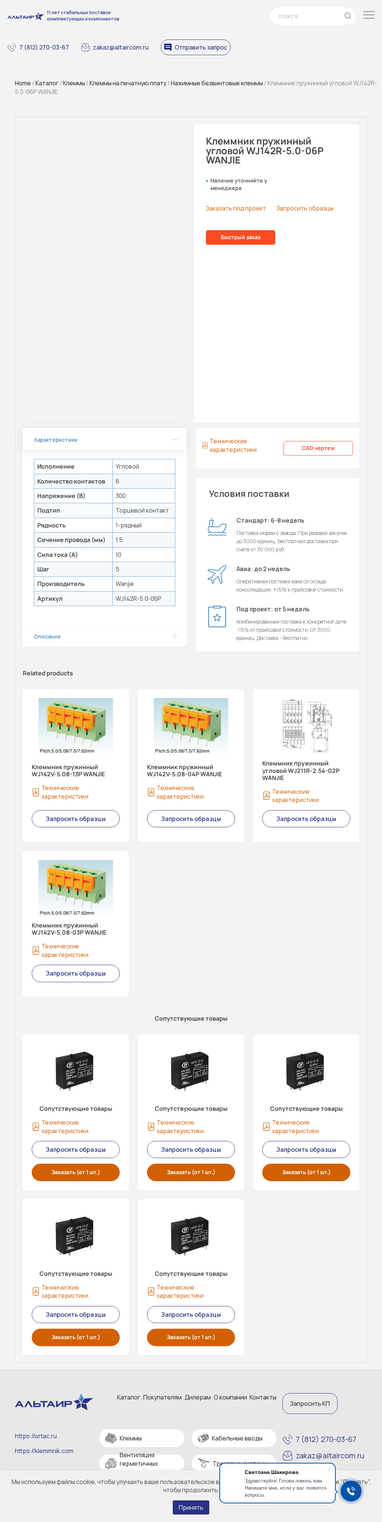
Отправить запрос (201, 47)
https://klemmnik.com (44, 1451)
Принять (191, 1507)
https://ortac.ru (36, 1436)
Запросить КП (310, 1403)
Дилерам (198, 1397)
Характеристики (56, 439)
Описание (47, 636)
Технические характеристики (233, 445)
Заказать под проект (236, 208)
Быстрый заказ (240, 237)
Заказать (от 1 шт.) (75, 1172)
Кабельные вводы (237, 1438)
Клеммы (74, 83)
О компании (230, 1397)
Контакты (263, 1397)
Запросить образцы (305, 208)
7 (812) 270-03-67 (44, 47)
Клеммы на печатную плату (128, 83)
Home (23, 83)
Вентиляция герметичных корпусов (139, 1463)
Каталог (47, 83)
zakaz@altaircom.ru (121, 47)
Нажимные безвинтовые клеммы (217, 83)
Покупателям (162, 1397)
